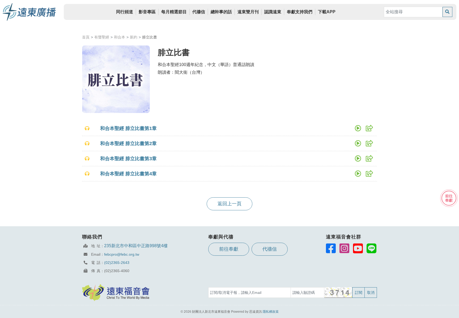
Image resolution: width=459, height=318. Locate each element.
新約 (133, 37)
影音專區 (147, 12)
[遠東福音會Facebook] (331, 248)
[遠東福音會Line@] (371, 248)
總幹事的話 (221, 12)
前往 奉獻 (449, 198)
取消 (371, 292)
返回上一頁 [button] (229, 203)
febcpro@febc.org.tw (121, 254)
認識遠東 (272, 12)
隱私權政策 (271, 311)
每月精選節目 (174, 12)
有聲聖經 (101, 37)
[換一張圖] (338, 292)
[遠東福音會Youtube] (358, 248)
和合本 (119, 37)
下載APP (326, 12)
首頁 (86, 37)
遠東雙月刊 (248, 12)
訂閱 (358, 292)
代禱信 (198, 12)
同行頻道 (124, 12)
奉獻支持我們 (299, 12)
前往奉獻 (228, 249)
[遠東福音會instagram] (344, 248)
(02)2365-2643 (116, 262)
